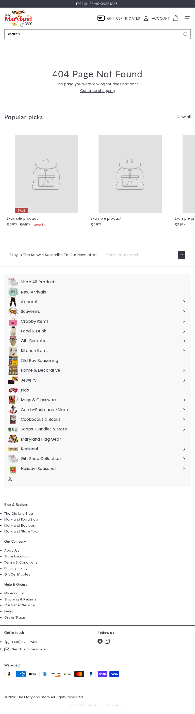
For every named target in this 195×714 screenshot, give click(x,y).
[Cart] (176, 18)
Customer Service (19, 605)
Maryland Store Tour (21, 531)
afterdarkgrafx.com (113, 705)
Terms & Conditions (21, 562)
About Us (12, 550)
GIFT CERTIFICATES (123, 18)
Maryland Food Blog (21, 519)
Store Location (16, 556)
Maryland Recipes (19, 525)
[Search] (186, 34)
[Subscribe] (181, 255)
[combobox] (97, 34)
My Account (14, 593)
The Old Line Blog (18, 513)
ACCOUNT (161, 18)
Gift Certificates (17, 574)
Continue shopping (97, 90)
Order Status (15, 617)
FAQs (8, 611)
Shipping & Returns (20, 599)
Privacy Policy (15, 568)
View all (184, 117)
